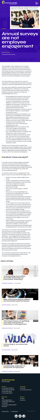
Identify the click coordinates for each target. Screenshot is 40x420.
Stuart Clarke (6, 52)
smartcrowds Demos (7, 400)
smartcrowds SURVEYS (8, 388)
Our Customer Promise (25, 390)
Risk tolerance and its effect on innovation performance (16, 300)
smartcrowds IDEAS (7, 391)
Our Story (22, 398)
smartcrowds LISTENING (8, 390)
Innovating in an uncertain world (15, 345)
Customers (23, 388)
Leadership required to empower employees (14, 367)
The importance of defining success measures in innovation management (16, 322)
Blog (4, 28)
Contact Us (22, 400)
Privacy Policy (5, 411)
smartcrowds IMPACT (7, 393)
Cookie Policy (15, 411)
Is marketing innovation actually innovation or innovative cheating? (14, 277)
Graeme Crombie (8, 283)
